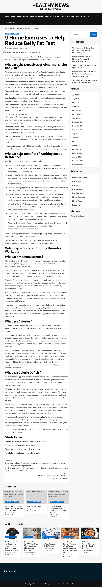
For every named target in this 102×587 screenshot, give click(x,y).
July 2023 (75, 134)
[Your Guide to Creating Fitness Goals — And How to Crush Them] (13, 497)
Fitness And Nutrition (65, 16)
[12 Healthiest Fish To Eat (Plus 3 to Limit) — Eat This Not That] (90, 533)
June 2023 (75, 137)
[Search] (97, 16)
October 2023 (77, 130)
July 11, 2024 (48, 550)
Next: (53, 475)
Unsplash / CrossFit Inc (20, 114)
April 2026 (76, 95)
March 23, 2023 (23, 48)
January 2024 (77, 118)
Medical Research (83, 16)
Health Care (76, 181)
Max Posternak (11, 240)
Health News (10, 16)
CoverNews (63, 584)
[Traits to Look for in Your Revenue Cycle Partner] (51, 533)
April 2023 (76, 145)
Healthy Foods (22, 16)
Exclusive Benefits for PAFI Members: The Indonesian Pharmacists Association (81, 59)
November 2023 (77, 126)
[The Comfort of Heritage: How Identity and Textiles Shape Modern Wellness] (12, 533)
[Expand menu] (13, 22)
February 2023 (77, 153)
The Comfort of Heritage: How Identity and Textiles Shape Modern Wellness (83, 50)
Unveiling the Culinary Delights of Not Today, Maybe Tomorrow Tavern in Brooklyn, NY (84, 74)
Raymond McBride (12, 48)
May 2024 (75, 103)
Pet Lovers (76, 205)
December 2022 (77, 161)
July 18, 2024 (29, 554)
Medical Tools (50, 16)
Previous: (37, 466)
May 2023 (75, 141)
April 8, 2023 (54, 516)
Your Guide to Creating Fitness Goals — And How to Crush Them (14, 508)
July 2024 (75, 99)
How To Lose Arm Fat (34, 506)
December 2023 (77, 122)
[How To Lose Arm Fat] (36, 497)
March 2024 (76, 110)
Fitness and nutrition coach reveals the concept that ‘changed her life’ (58, 509)
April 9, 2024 (9, 514)
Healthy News (50, 5)
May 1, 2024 (87, 552)
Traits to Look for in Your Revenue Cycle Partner (84, 66)
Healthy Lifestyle (36, 16)
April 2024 (76, 106)
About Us (8, 22)
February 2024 (77, 114)
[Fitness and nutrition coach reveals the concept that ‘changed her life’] (58, 497)
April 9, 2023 (32, 511)
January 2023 (77, 157)
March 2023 (76, 149)
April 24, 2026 (10, 554)
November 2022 (77, 165)
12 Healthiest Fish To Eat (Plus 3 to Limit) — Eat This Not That (84, 81)
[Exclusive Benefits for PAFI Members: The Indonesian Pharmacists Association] (32, 533)
